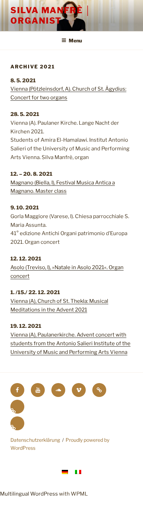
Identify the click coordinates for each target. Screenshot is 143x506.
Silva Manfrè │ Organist (50, 15)
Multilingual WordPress (29, 494)
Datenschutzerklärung (35, 440)
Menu (75, 40)
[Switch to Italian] (17, 423)
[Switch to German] (17, 407)
